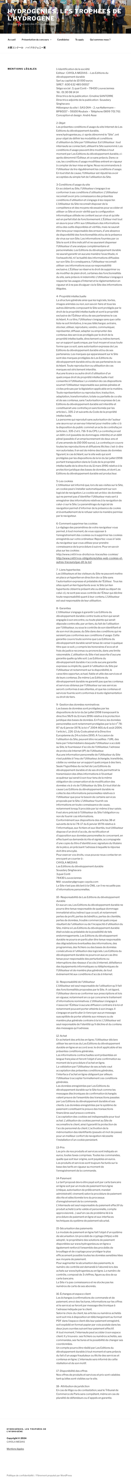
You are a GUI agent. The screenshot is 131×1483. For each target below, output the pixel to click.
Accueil (12, 39)
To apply (79, 39)
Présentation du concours (35, 39)
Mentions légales (15, 1448)
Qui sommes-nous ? (100, 39)
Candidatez (63, 39)
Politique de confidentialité (20, 1475)
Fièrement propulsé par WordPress (54, 1475)
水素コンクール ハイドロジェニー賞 (27, 47)
